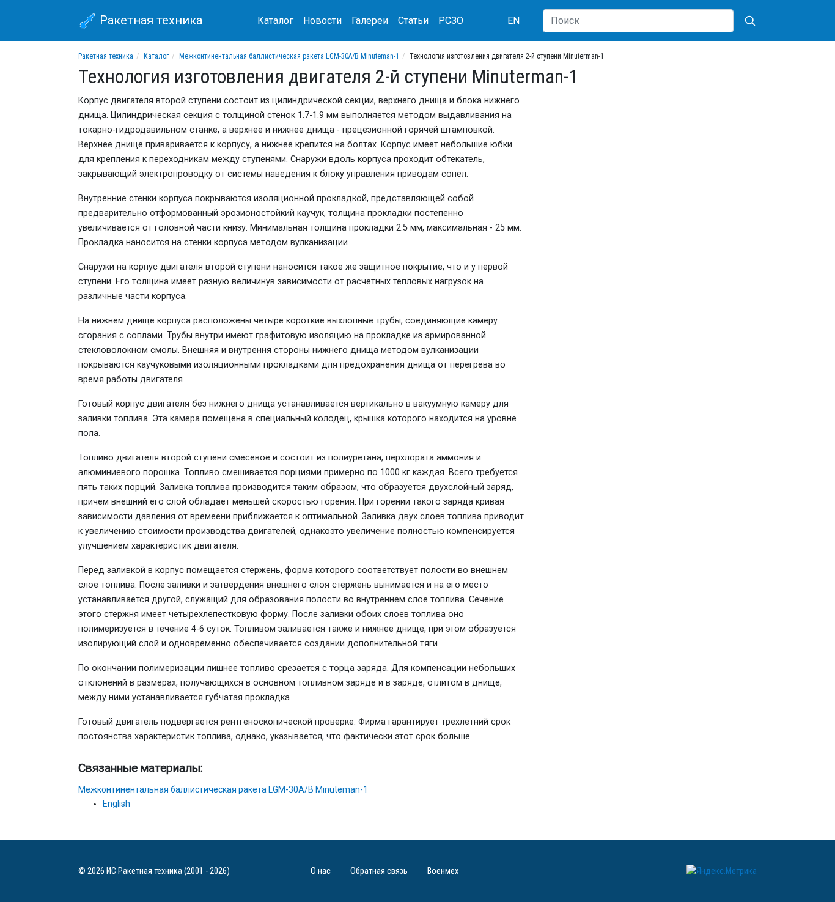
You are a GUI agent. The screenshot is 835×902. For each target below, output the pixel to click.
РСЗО (450, 20)
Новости (322, 20)
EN (513, 20)
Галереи (369, 20)
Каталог (275, 20)
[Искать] (745, 20)
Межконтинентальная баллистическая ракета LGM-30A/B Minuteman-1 (289, 56)
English (116, 803)
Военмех (442, 871)
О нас (321, 871)
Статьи (413, 20)
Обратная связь (379, 871)
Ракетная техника (149, 20)
